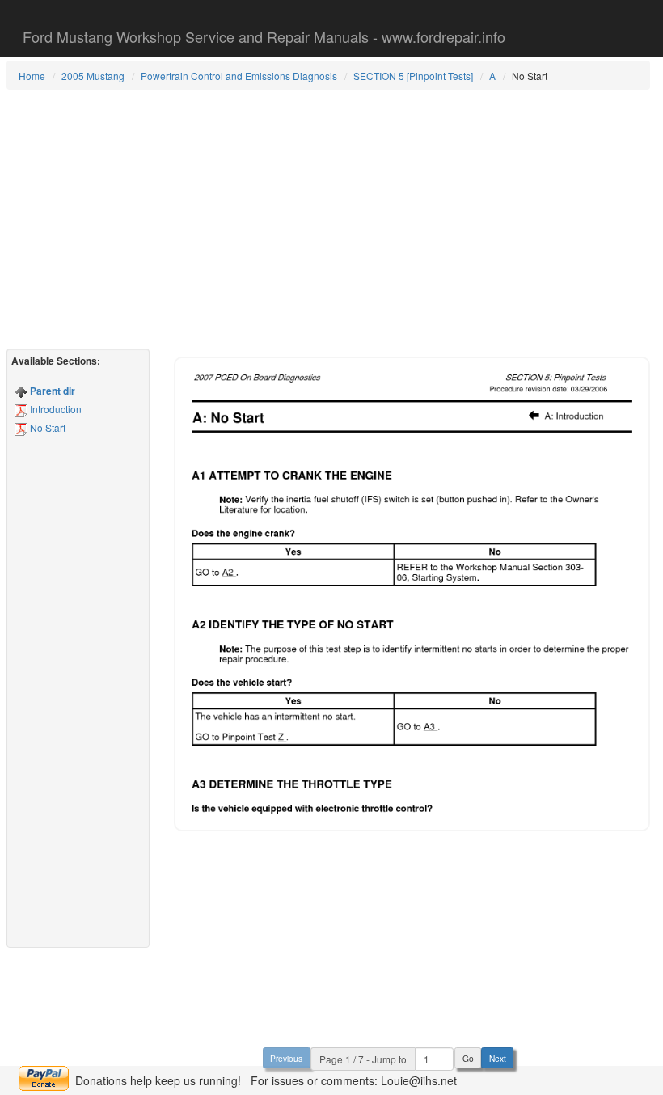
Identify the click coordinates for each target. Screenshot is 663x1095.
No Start (46, 427)
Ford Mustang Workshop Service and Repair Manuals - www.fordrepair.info (264, 36)
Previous (286, 1058)
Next (497, 1058)
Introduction (54, 409)
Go (468, 1058)
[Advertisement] (328, 219)
